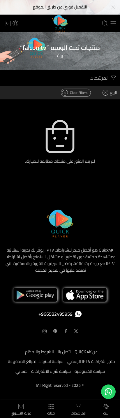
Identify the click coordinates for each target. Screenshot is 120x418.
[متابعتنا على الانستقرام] (44, 331)
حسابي (21, 371)
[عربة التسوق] (7, 23)
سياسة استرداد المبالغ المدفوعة (35, 361)
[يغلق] (113, 7)
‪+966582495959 (55, 313)
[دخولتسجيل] (15, 23)
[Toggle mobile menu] (113, 23)
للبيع (113, 92)
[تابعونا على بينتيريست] (55, 331)
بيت (60, 55)
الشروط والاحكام (39, 352)
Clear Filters (79, 92)
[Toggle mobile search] (105, 23)
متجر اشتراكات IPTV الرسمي (91, 361)
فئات (51, 412)
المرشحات (100, 77)
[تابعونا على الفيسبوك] (65, 331)
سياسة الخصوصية (90, 371)
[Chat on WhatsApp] (108, 391)
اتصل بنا (64, 352)
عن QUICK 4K (86, 352)
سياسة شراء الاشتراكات (51, 371)
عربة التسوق (21, 412)
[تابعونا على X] (76, 331)
